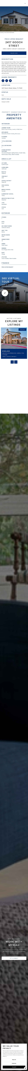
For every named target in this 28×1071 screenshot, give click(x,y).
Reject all (14, 1059)
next (15, 362)
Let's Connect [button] (14, 958)
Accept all (14, 1067)
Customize (14, 1063)
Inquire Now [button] (14, 53)
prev (12, 362)
